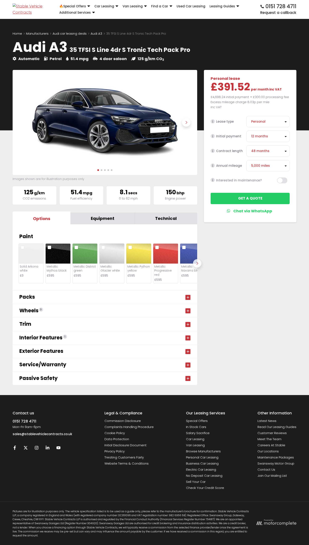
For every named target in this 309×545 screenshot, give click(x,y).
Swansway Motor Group (276, 463)
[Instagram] (36, 449)
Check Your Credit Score (205, 488)
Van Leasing (195, 445)
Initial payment (228, 136)
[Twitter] (25, 449)
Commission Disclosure (122, 421)
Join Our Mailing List (272, 475)
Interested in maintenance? (239, 180)
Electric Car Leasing (201, 469)
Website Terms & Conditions (126, 463)
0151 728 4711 (24, 421)
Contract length (229, 151)
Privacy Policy (114, 451)
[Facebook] (14, 449)
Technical (166, 218)
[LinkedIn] (47, 449)
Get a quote (250, 198)
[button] (98, 170)
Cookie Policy (114, 433)
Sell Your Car (196, 481)
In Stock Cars (196, 427)
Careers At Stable (271, 445)
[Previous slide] (23, 122)
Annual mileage (229, 165)
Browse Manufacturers (203, 451)
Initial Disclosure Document (125, 445)
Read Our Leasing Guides (277, 427)
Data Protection (116, 439)
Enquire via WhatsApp (250, 210)
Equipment (102, 218)
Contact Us (266, 469)
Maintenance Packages (276, 457)
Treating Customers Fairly (124, 457)
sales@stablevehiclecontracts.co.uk (42, 434)
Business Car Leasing (202, 463)
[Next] (197, 263)
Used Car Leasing (191, 6)
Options (41, 219)
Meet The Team (269, 439)
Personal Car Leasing (202, 457)
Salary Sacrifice (198, 433)
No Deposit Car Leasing (204, 475)
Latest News (267, 421)
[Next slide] (186, 122)
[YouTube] (58, 449)
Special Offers (197, 421)
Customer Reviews (272, 433)
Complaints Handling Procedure (129, 427)
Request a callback (278, 12)
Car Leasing (195, 439)
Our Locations (268, 451)
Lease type (225, 121)
